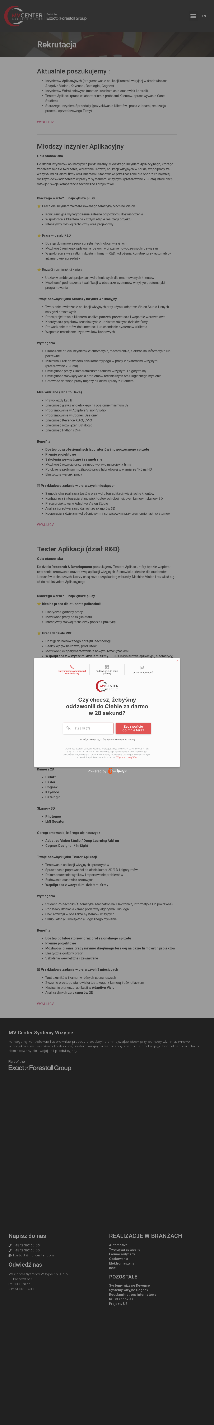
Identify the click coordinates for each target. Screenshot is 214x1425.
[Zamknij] (177, 660)
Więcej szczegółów (126, 757)
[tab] (72, 670)
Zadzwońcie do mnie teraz (133, 728)
